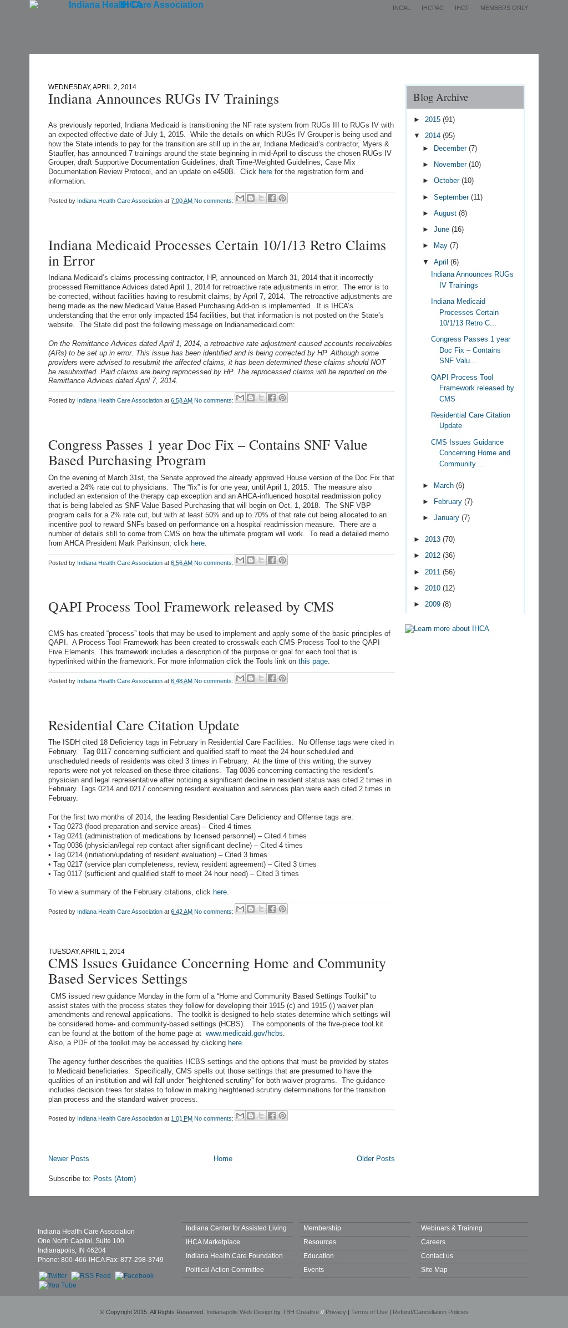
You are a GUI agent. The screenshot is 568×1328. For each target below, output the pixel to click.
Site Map (434, 1269)
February (449, 501)
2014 (434, 135)
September (452, 197)
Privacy (336, 1312)
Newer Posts (68, 1158)
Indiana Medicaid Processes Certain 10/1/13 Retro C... (465, 312)
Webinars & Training (452, 1228)
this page (313, 661)
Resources (319, 1241)
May (442, 245)
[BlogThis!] (250, 197)
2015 (434, 119)
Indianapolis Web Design (239, 1312)
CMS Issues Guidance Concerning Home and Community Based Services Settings (217, 970)
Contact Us (427, 62)
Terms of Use (369, 1312)
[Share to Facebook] (271, 197)
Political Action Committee (225, 1269)
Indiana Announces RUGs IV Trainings (163, 98)
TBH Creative (300, 1312)
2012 (434, 555)
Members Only (504, 7)
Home (125, 62)
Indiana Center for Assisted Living (236, 1228)
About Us (180, 62)
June (443, 229)
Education (363, 62)
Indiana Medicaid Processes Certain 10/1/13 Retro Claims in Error (217, 252)
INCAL (401, 7)
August (446, 213)
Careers (433, 1241)
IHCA (131, 4)
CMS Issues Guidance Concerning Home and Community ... (470, 453)
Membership (244, 62)
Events (305, 62)
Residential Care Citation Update (144, 724)
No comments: (214, 200)
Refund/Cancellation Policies (431, 1312)
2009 (434, 604)
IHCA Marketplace (213, 1241)
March (445, 485)
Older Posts (376, 1158)
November (451, 164)
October (448, 180)
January (448, 517)
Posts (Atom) (114, 1178)
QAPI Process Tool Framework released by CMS (191, 606)
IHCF (462, 7)
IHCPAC (433, 7)
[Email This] (240, 197)
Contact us (437, 1255)
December (451, 148)
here (265, 171)
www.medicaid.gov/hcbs (244, 1033)
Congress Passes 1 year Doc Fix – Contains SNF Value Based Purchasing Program (208, 452)
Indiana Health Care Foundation (234, 1255)
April (442, 262)
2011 (434, 572)
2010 (434, 588)
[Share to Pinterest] (282, 197)
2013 (434, 539)
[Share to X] (261, 197)
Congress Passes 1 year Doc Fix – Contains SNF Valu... (470, 350)
